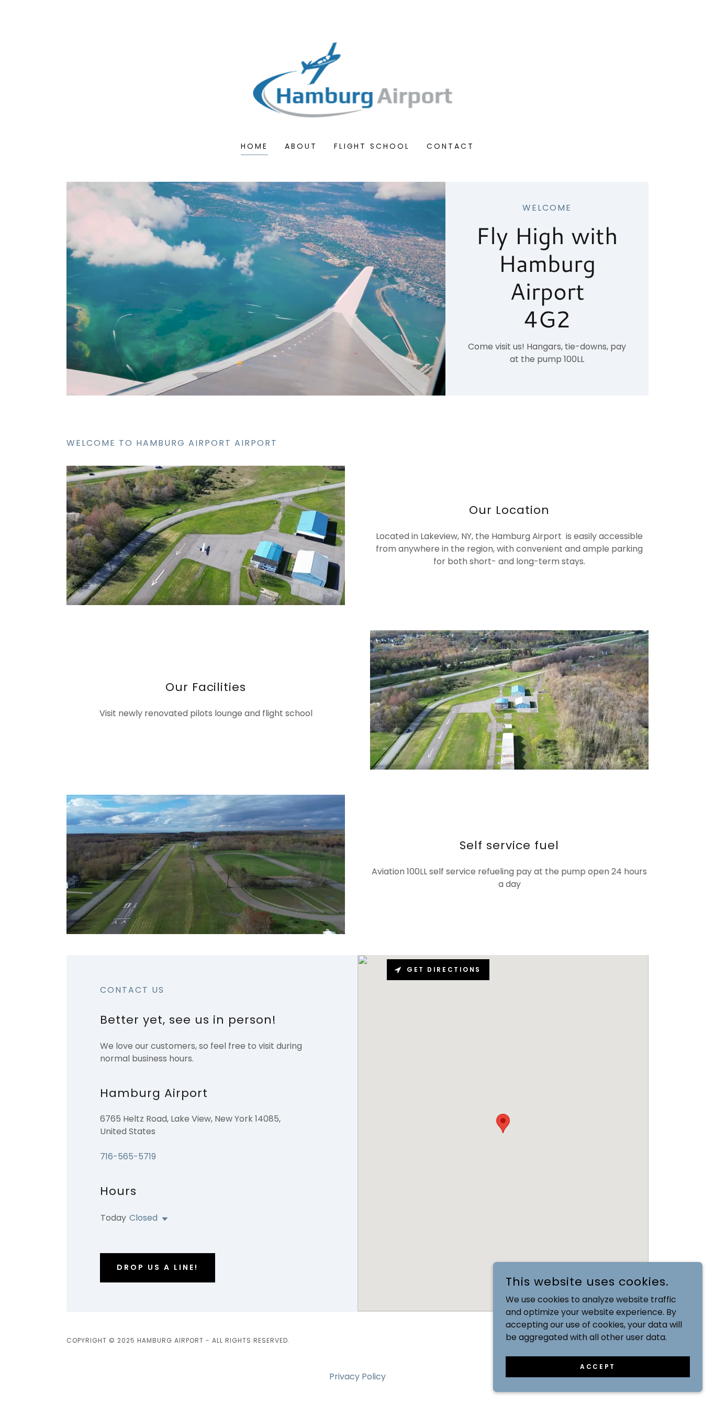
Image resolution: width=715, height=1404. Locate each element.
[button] (163, 1219)
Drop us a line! (157, 1267)
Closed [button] (143, 1218)
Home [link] (254, 146)
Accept (597, 1366)
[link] (357, 78)
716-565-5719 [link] (128, 1156)
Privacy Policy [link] (357, 1376)
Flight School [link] (372, 146)
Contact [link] (450, 146)
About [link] (301, 146)
